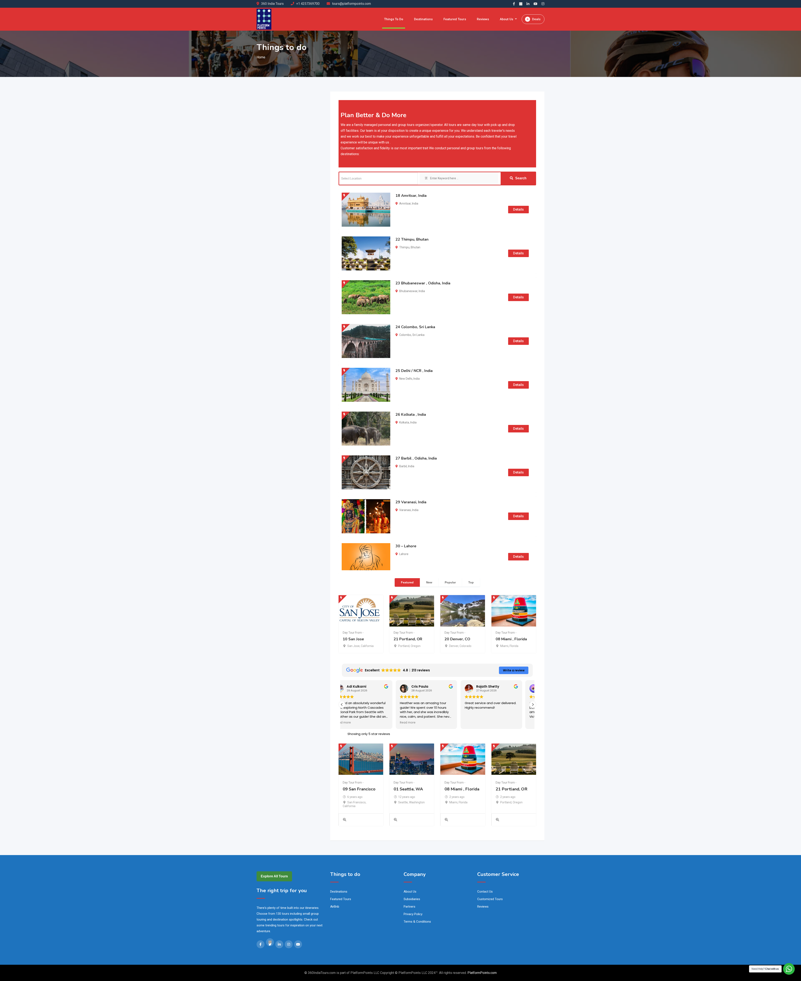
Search (520, 178)
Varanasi (405, 510)
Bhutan (415, 247)
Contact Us (485, 891)
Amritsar (405, 203)
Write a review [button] (514, 670)
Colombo (405, 335)
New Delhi (405, 378)
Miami (504, 646)
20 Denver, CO (457, 639)
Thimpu (404, 247)
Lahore (403, 554)
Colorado (465, 646)
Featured (407, 582)
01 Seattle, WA (408, 789)
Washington (417, 802)
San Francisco (356, 802)
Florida (514, 646)
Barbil (403, 466)
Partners (409, 906)
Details (518, 209)
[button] (533, 704)
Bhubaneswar (408, 291)
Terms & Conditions (417, 921)
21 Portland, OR (408, 639)
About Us (506, 19)
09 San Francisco (359, 789)
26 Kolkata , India (410, 414)
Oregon (416, 646)
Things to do (393, 19)
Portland (403, 646)
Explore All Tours (274, 876)
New (429, 582)
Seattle (403, 802)
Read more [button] (354, 723)
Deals (536, 19)
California (367, 646)
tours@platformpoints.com (351, 4)
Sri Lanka (418, 335)
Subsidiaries (412, 899)
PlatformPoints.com (482, 973)
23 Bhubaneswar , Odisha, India (422, 283)
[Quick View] (344, 820)
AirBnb (334, 906)
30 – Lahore (405, 546)
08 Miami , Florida (511, 639)
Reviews (483, 19)
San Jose (353, 646)
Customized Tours (490, 899)
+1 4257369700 (308, 4)
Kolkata (404, 422)
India (415, 203)
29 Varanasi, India (410, 502)
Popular (450, 582)
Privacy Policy (413, 914)
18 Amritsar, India (411, 195)
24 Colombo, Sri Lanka (415, 326)
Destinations (423, 19)
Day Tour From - (353, 632)
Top (471, 582)
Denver (453, 646)
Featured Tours (454, 19)
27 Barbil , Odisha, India (416, 458)
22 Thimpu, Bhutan (411, 239)
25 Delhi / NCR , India (414, 370)
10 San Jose (353, 639)
